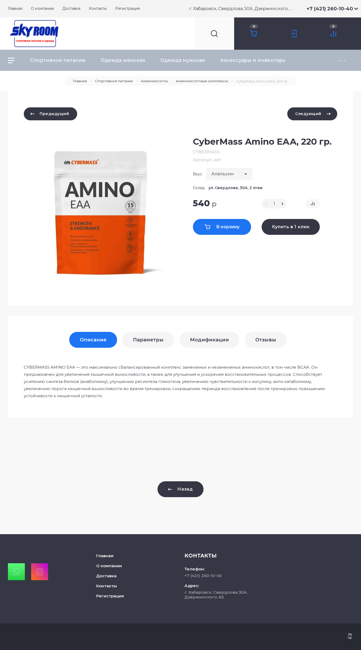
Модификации (209, 340)
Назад (185, 489)
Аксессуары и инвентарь (252, 60)
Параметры (148, 340)
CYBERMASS (206, 151)
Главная (80, 81)
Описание (93, 340)
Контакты (106, 585)
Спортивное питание (57, 60)
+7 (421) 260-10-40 (330, 9)
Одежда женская (123, 60)
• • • (342, 60)
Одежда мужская (182, 60)
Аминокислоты (154, 81)
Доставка (106, 575)
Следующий (308, 113)
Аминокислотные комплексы (202, 81)
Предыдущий (54, 113)
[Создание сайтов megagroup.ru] (349, 637)
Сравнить (313, 203)
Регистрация (110, 595)
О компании (109, 565)
